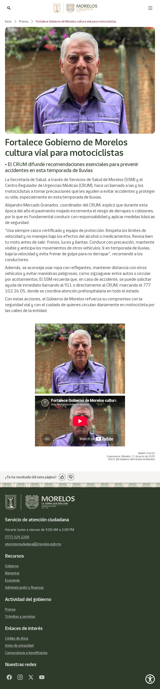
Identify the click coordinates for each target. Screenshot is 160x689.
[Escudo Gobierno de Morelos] (79, 8)
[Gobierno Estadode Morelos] (9, 677)
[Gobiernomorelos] (20, 677)
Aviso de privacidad (19, 645)
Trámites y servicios (20, 616)
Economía (12, 580)
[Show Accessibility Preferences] (150, 679)
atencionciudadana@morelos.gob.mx (33, 544)
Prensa (10, 609)
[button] (150, 8)
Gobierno (12, 565)
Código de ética (16, 638)
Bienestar (12, 573)
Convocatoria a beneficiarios (26, 652)
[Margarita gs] (31, 677)
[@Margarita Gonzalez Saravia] (42, 677)
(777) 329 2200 (17, 537)
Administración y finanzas (24, 587)
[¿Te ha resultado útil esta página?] (62, 477)
